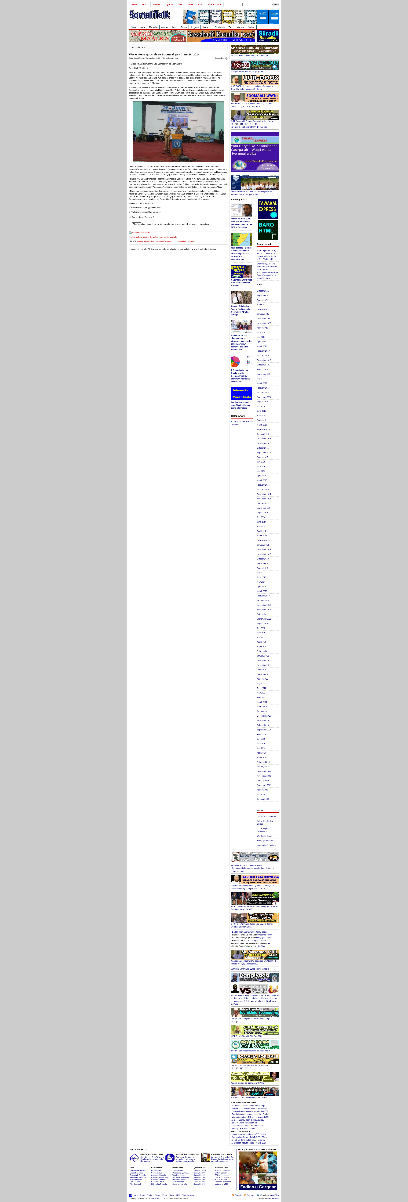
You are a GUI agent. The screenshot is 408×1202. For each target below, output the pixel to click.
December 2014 (264, 494)
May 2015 (261, 471)
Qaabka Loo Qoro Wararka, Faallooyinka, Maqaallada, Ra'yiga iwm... (152, 1157)
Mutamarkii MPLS (221, 1184)
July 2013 (261, 573)
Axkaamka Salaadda (138, 1177)
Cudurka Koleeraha (158, 1175)
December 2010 (264, 716)
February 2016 (263, 429)
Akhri (270, 935)
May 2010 (261, 748)
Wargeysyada (214, 5)
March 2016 (262, 425)
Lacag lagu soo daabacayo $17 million (249, 1134)
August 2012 (262, 623)
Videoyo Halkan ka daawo (243, 1128)
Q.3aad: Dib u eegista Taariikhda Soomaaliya (250, 1019)
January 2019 (263, 355)
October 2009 (263, 781)
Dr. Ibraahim (156, 1171)
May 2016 (261, 416)
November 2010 (264, 720)
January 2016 (263, 434)
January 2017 (263, 392)
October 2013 (263, 559)
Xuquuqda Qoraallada (266, 845)
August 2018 (262, 369)
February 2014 (263, 540)
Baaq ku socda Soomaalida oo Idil (247, 865)
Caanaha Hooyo (157, 1182)
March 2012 (262, 647)
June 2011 (261, 688)
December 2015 (264, 439)
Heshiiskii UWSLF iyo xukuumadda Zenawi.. (250, 1098)
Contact (157, 5)
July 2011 (261, 683)
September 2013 (264, 563)
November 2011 (264, 665)
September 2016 (264, 397)
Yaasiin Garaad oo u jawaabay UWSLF (248, 1083)
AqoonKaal (274, 1198)
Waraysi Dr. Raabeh (222, 1171)
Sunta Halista (177, 1171)
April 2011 (261, 697)
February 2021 (263, 309)
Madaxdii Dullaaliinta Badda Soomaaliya (249, 1108)
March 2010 (262, 757)
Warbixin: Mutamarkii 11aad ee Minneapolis (250, 969)
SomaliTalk (274, 1195)
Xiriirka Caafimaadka (159, 1184)
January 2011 (263, 711)
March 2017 (262, 383)
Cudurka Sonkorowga (159, 1177)
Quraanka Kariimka (137, 1171)
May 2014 (261, 526)
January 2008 (263, 799)
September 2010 (264, 730)
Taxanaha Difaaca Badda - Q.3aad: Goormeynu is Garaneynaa (252, 887)
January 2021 (263, 314)
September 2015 (264, 452)
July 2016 (261, 406)
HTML (200, 5)
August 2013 (262, 568)
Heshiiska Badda (179, 1179)
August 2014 (262, 513)
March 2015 (262, 480)
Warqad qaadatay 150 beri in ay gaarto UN (250, 1117)
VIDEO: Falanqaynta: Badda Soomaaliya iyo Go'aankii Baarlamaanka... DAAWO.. (254, 907)
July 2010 (261, 739)
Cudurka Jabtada (158, 1179)
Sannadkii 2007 (199, 1175)
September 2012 (264, 619)
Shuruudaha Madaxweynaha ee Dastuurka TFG (252, 1051)
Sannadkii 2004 (199, 1182)
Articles (164, 27)
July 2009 (261, 794)
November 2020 (264, 323)
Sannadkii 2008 (199, 1173)
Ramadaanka (135, 1182)
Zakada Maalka (136, 1179)
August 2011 (262, 679)
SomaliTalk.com (158, 1198)
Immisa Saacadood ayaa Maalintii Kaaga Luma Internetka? (240, 405)
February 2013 (263, 596)
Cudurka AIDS (156, 1173)
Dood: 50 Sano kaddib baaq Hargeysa (248, 1140)
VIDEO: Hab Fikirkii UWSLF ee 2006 (246, 1036)
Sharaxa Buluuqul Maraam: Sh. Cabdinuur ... (250, 55)
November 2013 (264, 554)
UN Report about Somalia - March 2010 (249, 1143)
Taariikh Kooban (178, 1175)
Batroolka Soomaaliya (180, 1177)
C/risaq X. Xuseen (222, 1175)
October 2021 (263, 291)
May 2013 (261, 582)
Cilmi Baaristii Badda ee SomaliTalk (247, 1126)
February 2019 (263, 351)
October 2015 (263, 448)
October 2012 (263, 614)
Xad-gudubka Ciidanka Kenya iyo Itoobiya (249, 71)
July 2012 (261, 628)
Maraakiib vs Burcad (223, 1182)
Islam (174, 27)
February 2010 (263, 762)
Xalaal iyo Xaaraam (265, 841)
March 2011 (262, 702)
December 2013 (264, 550)
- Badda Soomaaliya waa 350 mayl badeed (250, 932)
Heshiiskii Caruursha (223, 1177)
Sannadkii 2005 (199, 1179)
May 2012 (261, 637)
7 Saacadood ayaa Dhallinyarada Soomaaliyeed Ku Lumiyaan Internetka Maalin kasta (240, 376)
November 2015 (264, 443)
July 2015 (261, 462)
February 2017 (263, 388)
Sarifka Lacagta (178, 1182)
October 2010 (263, 725)
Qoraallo (238, 1195)
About (145, 5)
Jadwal (251, 27)
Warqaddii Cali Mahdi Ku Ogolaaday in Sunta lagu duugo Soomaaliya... (222, 1157)
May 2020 (261, 337)
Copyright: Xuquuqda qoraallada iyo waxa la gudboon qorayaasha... (187, 1157)
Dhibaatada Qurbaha (180, 1173)
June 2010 (261, 744)
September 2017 (264, 374)
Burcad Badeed (221, 1179)
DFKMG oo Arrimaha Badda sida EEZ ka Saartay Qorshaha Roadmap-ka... (252, 925)
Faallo (184, 27)
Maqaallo (153, 27)
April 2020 (261, 342)
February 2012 (263, 651)
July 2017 (261, 379)
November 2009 (264, 776)
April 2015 (261, 476)
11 (260, 124)
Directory (206, 27)
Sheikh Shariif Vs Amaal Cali (244, 1123)
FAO (263, 946)
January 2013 (263, 600)
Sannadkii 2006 (199, 1177)
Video (180, 5)
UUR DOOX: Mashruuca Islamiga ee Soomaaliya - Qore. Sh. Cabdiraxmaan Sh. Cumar (253, 87)
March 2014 (262, 536)
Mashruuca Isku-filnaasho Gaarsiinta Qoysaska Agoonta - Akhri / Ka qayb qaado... (251, 193)
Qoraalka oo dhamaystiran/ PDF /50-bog (249, 127)
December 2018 (264, 360)
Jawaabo (251, 1195)
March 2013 (262, 591)
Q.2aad (254, 889)
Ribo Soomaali (135, 1184)
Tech (231, 27)
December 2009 (264, 771)
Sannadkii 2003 (199, 1184)
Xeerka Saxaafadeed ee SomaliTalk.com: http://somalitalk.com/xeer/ (166, 241)
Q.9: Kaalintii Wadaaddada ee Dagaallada (249, 1065)
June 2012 (261, 633)
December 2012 (264, 605)
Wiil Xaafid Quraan (265, 836)
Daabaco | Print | (220, 58)
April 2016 (261, 420)
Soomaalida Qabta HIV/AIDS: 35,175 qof (249, 1137)
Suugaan (194, 27)
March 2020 (262, 346)
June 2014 (261, 522)
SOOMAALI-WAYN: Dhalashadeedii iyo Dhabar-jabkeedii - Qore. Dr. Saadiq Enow (252, 105)
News (133, 27)
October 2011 (263, 670)
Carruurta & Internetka (266, 816)
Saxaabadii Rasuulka (138, 1175)
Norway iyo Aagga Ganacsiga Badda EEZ (250, 1111)
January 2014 (263, 545)
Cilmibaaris (220, 27)
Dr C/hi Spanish (221, 1173)
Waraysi (240, 27)
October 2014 (263, 503)
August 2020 (262, 328)
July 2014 (261, 517)
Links (190, 5)
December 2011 (264, 660)
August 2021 (262, 300)
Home (134, 5)
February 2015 (263, 485)
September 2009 (264, 785)
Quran (170, 5)
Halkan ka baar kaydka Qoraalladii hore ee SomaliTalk (152, 237)
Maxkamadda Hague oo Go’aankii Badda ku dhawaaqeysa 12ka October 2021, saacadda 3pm (241, 253)
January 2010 (263, 767)
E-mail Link (215, 224)
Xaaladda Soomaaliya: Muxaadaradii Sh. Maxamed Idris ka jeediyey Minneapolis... (253, 962)
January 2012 (263, 656)
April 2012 (261, 642)
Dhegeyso (261, 935)
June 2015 (261, 466)
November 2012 (264, 610)
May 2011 (261, 693)
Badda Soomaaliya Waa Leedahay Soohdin (251, 1114)
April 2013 (261, 586)
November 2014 (264, 499)
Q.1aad (246, 889)
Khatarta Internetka (179, 1184)
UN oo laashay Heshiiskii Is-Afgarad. (248, 1120)
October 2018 (263, 365)
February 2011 (263, 707)
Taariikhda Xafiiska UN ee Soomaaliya (248, 1106)
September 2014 (264, 508)
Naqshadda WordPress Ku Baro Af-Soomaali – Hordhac (241, 283)
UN (258, 946)
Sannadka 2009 (200, 1171)
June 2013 (261, 577)
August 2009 (262, 790)
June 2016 (261, 411)
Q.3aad (262, 889)
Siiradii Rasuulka (136, 1173)
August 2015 (262, 457)
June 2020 (261, 332)
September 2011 (264, 674)
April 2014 (261, 531)
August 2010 (262, 734)
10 (256, 124)
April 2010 (261, 753)
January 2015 (263, 489)
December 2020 (264, 319)
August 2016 (262, 402)
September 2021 (264, 295)
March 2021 (262, 305)
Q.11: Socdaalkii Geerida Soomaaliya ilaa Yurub (252, 121)
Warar (142, 27)
